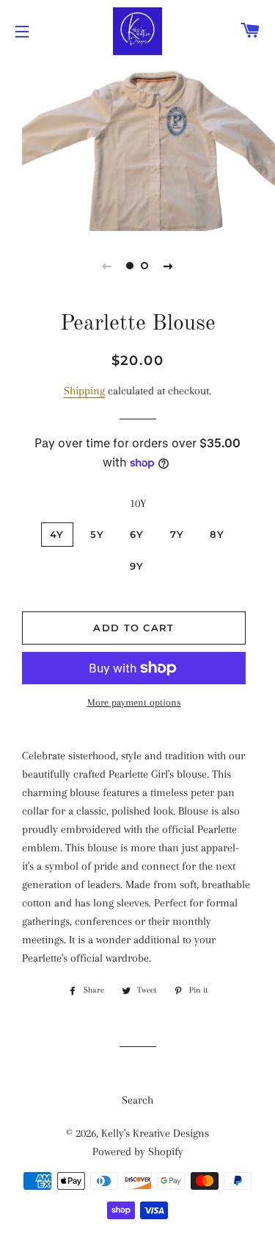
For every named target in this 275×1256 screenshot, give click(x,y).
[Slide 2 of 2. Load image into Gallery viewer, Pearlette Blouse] (145, 265)
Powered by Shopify (137, 1151)
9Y (137, 566)
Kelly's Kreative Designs (155, 1133)
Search (137, 1100)
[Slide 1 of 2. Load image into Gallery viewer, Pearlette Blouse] (130, 265)
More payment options (134, 702)
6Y (137, 534)
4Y (57, 534)
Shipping (84, 390)
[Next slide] (169, 265)
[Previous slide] (107, 265)
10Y (138, 503)
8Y (217, 534)
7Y (177, 534)
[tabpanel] (137, 145)
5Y (97, 534)
